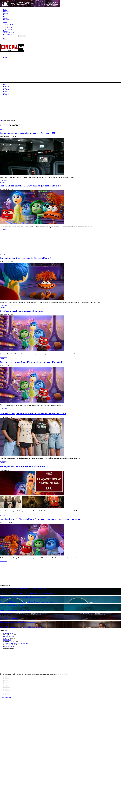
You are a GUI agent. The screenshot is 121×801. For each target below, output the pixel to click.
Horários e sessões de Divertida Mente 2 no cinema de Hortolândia (32, 362)
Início (2, 121)
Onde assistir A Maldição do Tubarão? (14, 610)
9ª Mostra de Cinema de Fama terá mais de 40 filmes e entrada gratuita (27, 602)
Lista (4, 16)
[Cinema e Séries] (12, 51)
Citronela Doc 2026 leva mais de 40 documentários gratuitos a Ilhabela (27, 594)
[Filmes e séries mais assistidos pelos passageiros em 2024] (32, 174)
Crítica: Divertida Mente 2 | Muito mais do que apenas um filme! (30, 186)
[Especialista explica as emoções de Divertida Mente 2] (32, 299)
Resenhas (6, 15)
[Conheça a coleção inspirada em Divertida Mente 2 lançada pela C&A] (32, 455)
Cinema (5, 13)
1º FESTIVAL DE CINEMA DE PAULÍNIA (15, 643)
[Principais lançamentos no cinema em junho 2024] (32, 508)
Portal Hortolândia (61, 674)
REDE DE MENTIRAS (9, 646)
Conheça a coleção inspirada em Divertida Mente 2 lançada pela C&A (33, 413)
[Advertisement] (49, 70)
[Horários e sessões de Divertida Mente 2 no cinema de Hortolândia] (32, 402)
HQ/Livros (6, 20)
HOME (5, 10)
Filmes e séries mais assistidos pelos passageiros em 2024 (27, 133)
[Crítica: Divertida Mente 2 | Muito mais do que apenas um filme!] (32, 224)
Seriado (5, 18)
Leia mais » (3, 180)
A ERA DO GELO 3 (8, 633)
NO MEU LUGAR (8, 636)
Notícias (6, 11)
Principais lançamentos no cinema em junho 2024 (24, 466)
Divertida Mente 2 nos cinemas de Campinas (21, 311)
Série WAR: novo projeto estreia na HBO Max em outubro (22, 627)
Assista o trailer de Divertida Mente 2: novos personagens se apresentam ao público (40, 519)
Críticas (2, 182)
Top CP (2, 129)
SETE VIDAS (7, 640)
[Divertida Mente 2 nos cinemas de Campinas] (32, 351)
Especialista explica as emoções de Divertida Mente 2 (25, 258)
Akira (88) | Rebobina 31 (9, 619)
